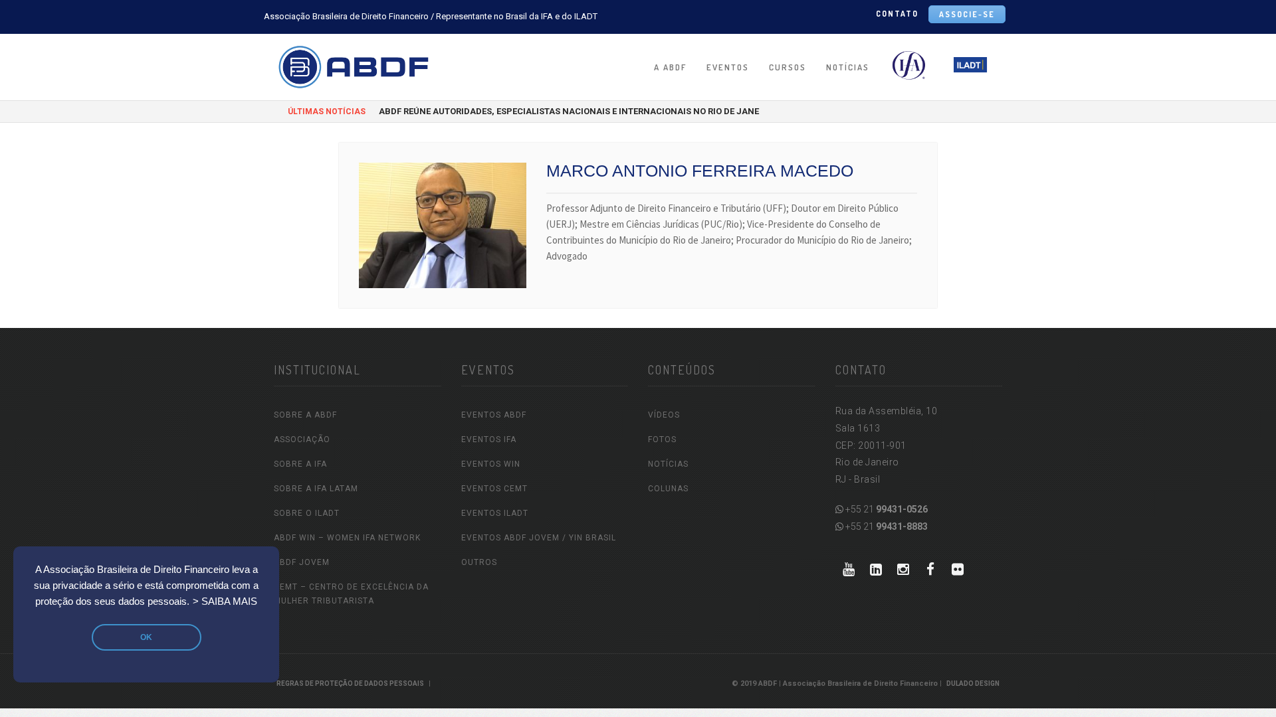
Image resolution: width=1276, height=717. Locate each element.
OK (146, 637)
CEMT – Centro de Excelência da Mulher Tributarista (351, 593)
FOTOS (662, 439)
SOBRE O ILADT (307, 513)
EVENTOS (727, 67)
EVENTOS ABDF (493, 415)
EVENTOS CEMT (494, 488)
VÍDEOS (664, 415)
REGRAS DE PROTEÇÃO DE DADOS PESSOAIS (350, 683)
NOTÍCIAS (847, 67)
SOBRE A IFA (300, 464)
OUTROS (479, 562)
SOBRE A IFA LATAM (316, 488)
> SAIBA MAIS (225, 601)
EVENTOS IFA (488, 439)
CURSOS (787, 67)
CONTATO (897, 14)
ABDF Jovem (302, 562)
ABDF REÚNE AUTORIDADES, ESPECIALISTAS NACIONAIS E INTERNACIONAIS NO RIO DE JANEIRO (576, 111)
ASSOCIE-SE (967, 14)
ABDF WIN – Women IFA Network (347, 537)
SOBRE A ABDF (305, 415)
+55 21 (885, 509)
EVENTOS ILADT (494, 513)
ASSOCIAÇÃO (302, 439)
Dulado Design (973, 683)
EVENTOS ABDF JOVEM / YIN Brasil (538, 537)
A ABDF (670, 67)
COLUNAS (668, 488)
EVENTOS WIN (490, 464)
